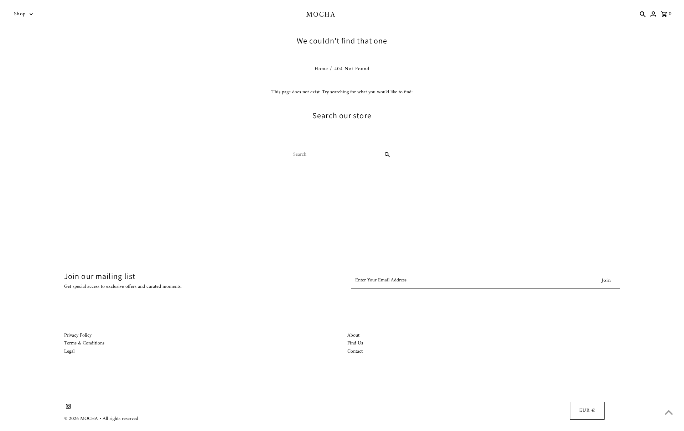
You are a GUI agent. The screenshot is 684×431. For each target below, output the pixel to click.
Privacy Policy (78, 335)
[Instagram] (67, 408)
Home (321, 68)
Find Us (355, 343)
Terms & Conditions (84, 343)
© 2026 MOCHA (81, 418)
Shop (20, 14)
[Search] (642, 14)
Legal (69, 351)
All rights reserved (120, 418)
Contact (355, 351)
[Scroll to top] (669, 412)
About (353, 335)
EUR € (587, 410)
